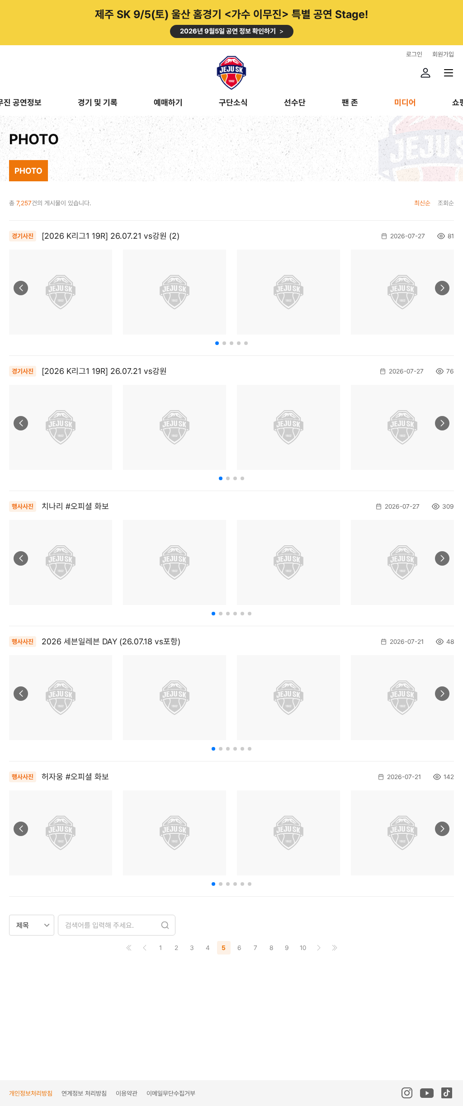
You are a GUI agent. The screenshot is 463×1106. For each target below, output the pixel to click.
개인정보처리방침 (30, 1093)
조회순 (446, 203)
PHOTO (28, 170)
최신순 (422, 203)
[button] (21, 288)
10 (303, 947)
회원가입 (443, 54)
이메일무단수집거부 (170, 1093)
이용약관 (126, 1093)
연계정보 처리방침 (84, 1093)
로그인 (414, 54)
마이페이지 (425, 72)
